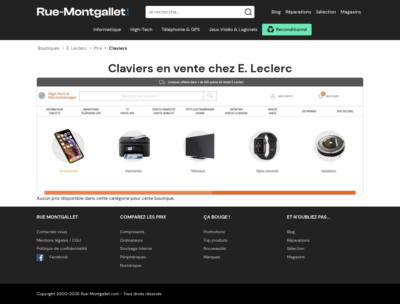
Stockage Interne (136, 248)
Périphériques (133, 257)
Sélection (326, 12)
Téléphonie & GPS (181, 29)
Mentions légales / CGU (59, 240)
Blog (276, 12)
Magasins (351, 12)
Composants (132, 231)
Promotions (214, 231)
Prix (98, 48)
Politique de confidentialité (62, 248)
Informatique (107, 29)
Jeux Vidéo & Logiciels (233, 29)
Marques (212, 257)
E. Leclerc (76, 48)
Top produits (216, 240)
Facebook (58, 257)
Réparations (298, 12)
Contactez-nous (52, 231)
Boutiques (48, 48)
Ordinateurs (131, 240)
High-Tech (141, 29)
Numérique (130, 265)
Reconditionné (291, 29)
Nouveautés (215, 248)
